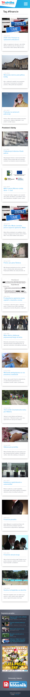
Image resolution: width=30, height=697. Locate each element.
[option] (15, 659)
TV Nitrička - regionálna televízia (9, 3)
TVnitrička (17, 694)
